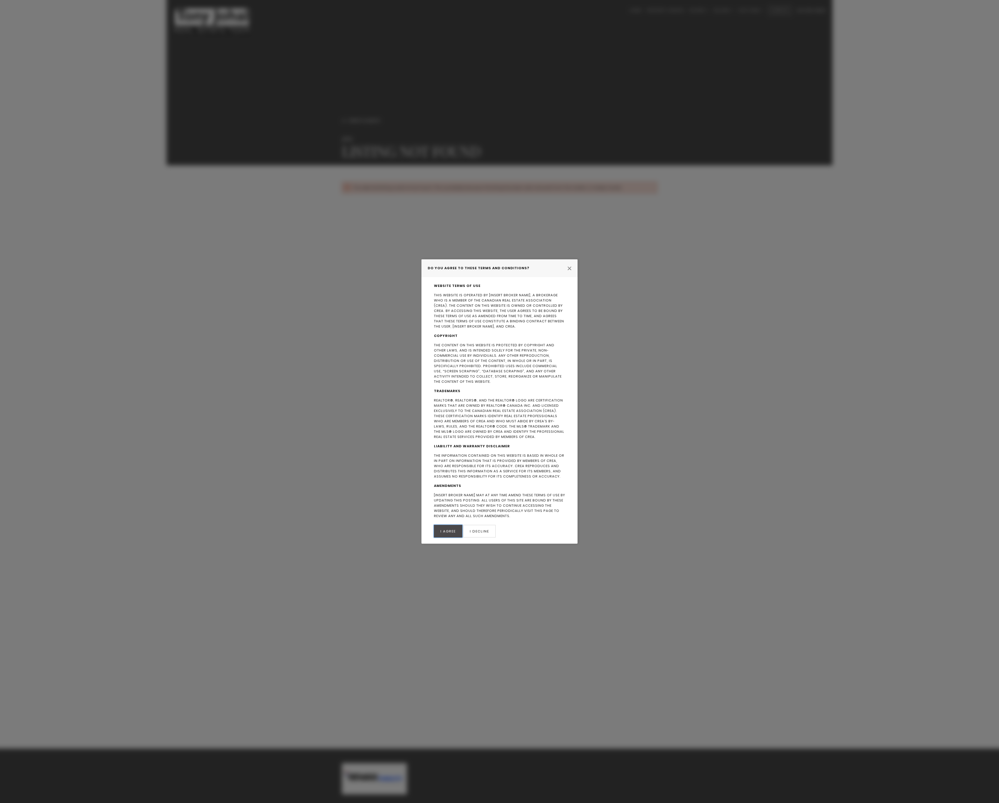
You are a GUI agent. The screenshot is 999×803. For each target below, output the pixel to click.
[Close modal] (569, 268)
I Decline (479, 531)
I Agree (448, 531)
